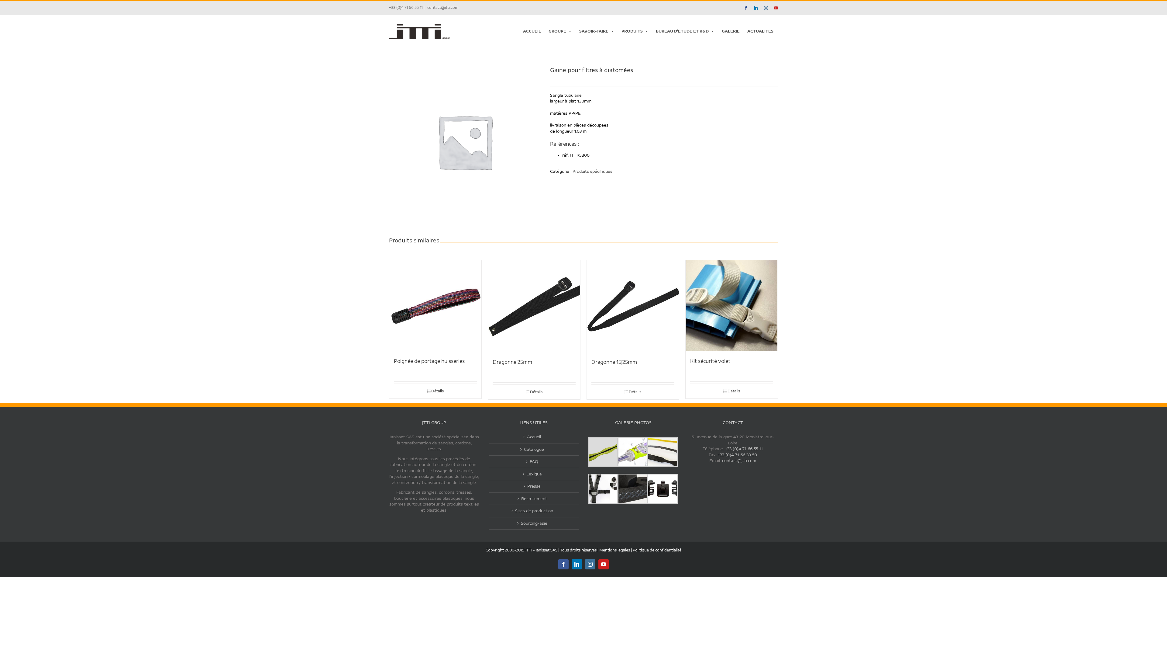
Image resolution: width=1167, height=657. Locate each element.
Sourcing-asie (534, 523)
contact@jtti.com (442, 7)
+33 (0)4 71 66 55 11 (744, 448)
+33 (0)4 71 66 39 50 (737, 454)
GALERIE (731, 31)
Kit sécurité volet (710, 361)
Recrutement (534, 498)
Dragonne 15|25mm (614, 362)
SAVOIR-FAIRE (593, 31)
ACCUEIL (532, 31)
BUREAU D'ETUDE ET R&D (682, 31)
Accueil (534, 436)
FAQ (534, 461)
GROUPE (557, 31)
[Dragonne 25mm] (534, 306)
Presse (534, 486)
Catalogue (534, 449)
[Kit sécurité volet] (732, 305)
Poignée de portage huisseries (429, 361)
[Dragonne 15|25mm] (633, 306)
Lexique (534, 473)
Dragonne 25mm (512, 362)
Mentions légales (614, 550)
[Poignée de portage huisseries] (435, 305)
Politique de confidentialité (657, 550)
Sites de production (534, 510)
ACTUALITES (760, 31)
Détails (437, 391)
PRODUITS (632, 31)
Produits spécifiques (592, 171)
